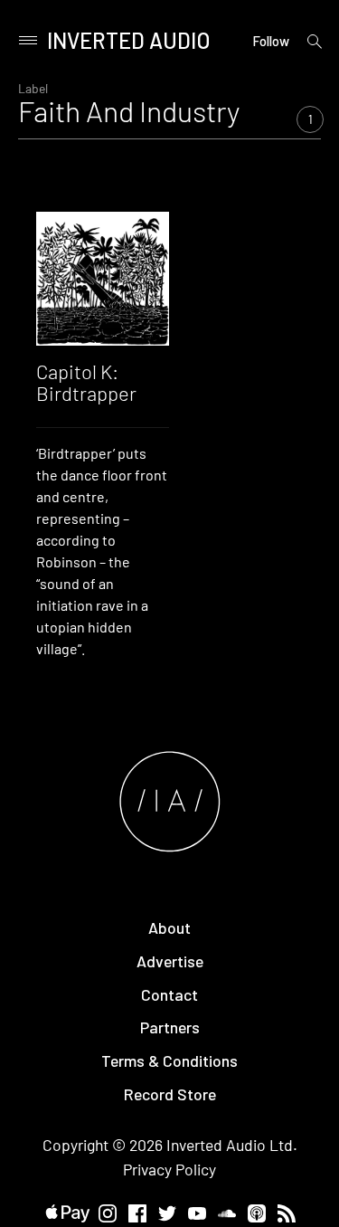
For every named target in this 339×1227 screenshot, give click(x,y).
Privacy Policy (169, 1169)
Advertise (170, 961)
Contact (169, 994)
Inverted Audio (129, 40)
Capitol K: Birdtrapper (86, 381)
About (169, 927)
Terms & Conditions (169, 1060)
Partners (170, 1027)
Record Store (170, 1094)
